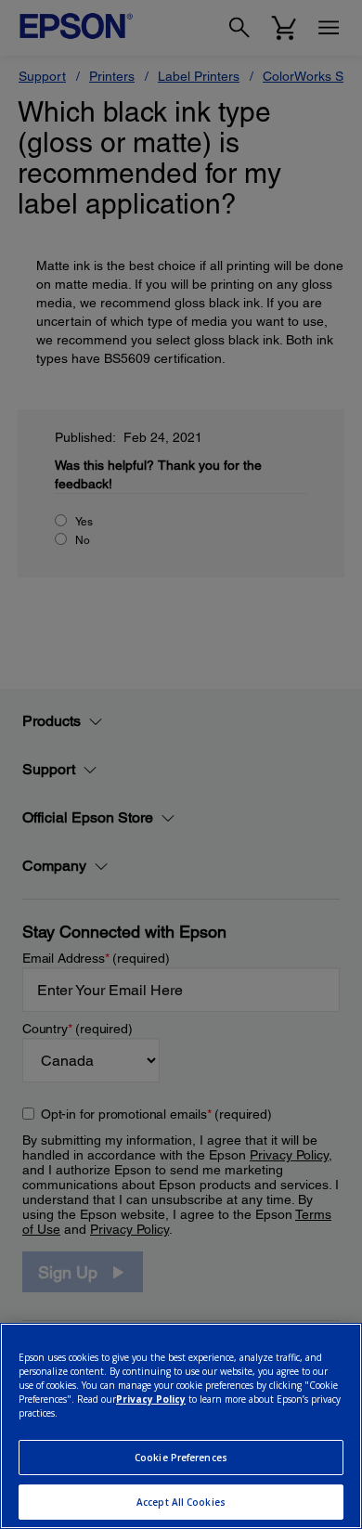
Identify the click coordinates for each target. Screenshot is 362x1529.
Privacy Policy (151, 1399)
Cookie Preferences (181, 1457)
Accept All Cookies (181, 1502)
